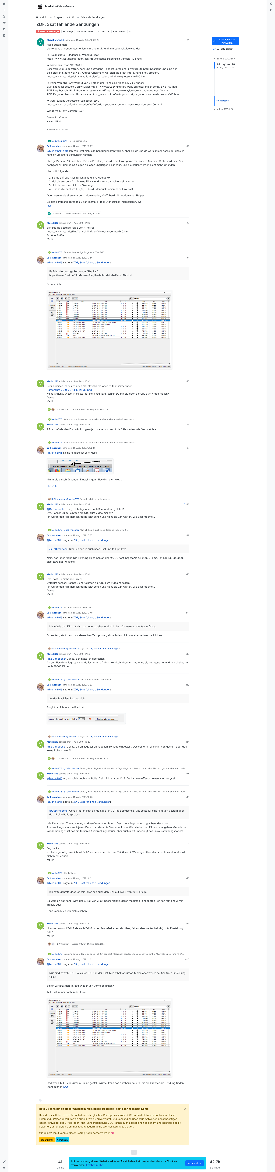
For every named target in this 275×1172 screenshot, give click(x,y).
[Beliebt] (4, 29)
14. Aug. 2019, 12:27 (82, 146)
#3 (188, 223)
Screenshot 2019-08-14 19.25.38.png (69, 389)
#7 (188, 448)
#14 (187, 742)
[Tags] (4, 22)
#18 (187, 878)
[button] (4, 1161)
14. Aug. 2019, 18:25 (83, 797)
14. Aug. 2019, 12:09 (86, 40)
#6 (188, 424)
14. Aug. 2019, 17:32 (80, 424)
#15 (187, 773)
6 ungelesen (222, 100)
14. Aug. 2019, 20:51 (80, 923)
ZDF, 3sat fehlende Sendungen (91, 262)
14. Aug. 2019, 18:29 (80, 843)
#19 (187, 923)
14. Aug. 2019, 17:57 (82, 684)
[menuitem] (271, 3)
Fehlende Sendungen (49, 31)
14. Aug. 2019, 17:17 (82, 257)
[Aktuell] (4, 16)
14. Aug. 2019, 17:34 (80, 504)
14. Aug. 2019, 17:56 (80, 654)
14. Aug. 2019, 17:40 (82, 612)
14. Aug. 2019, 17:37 (82, 535)
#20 (187, 959)
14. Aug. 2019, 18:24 (80, 773)
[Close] (185, 1108)
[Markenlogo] (40, 6)
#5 (188, 381)
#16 (187, 797)
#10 (187, 574)
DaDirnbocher (54, 146)
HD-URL (52, 485)
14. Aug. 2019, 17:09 (80, 223)
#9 (188, 535)
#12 (187, 654)
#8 (188, 504)
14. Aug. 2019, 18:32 (83, 878)
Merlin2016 (52, 223)
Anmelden (62, 1139)
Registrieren (46, 1139)
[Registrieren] (271, 10)
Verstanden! (194, 1163)
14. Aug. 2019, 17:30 (80, 381)
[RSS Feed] (129, 31)
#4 (188, 257)
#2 (188, 146)
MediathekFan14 (55, 40)
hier (49, 205)
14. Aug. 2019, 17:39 (80, 574)
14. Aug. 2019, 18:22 (80, 742)
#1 (188, 40)
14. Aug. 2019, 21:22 (83, 959)
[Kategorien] (4, 10)
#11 (187, 612)
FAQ (65, 1086)
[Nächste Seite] (148, 1152)
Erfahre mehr (94, 1165)
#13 (187, 684)
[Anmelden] (271, 3)
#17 (187, 843)
